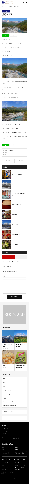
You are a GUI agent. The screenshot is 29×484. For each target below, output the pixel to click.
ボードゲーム (6, 394)
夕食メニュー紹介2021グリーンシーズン (7, 452)
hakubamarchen (11, 150)
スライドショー (7, 390)
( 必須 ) (9, 266)
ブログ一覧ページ (6, 431)
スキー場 (17, 462)
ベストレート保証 (6, 435)
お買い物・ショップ (6, 469)
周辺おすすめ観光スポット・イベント (12, 405)
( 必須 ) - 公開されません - (10, 271)
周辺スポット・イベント (20, 465)
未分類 (5, 11)
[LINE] (5, 35)
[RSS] (14, 478)
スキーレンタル (18, 469)
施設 (3, 449)
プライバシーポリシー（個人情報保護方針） (12, 438)
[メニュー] (26, 2)
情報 (4, 386)
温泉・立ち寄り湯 (6, 462)
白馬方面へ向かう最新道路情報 (8, 472)
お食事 (16, 449)
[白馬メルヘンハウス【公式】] (8, 2)
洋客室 (3, 447)
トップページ (5, 428)
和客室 (16, 447)
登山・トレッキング (6, 465)
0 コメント (8, 256)
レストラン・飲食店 (8, 401)
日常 (4, 379)
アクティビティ (5, 467)
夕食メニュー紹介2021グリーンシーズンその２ (21, 452)
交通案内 (4, 433)
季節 (4, 382)
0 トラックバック (21, 256)
